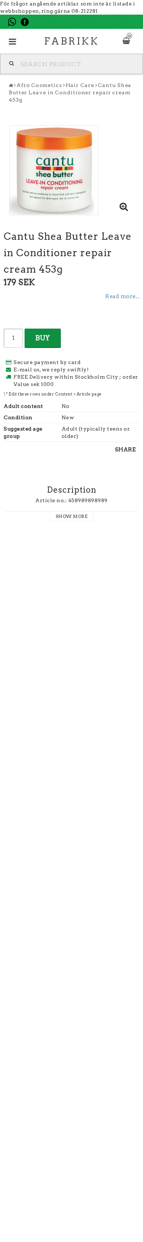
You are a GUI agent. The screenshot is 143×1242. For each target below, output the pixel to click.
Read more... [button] (122, 296)
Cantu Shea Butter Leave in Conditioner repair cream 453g (70, 92)
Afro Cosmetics (39, 85)
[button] (124, 207)
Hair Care (80, 85)
